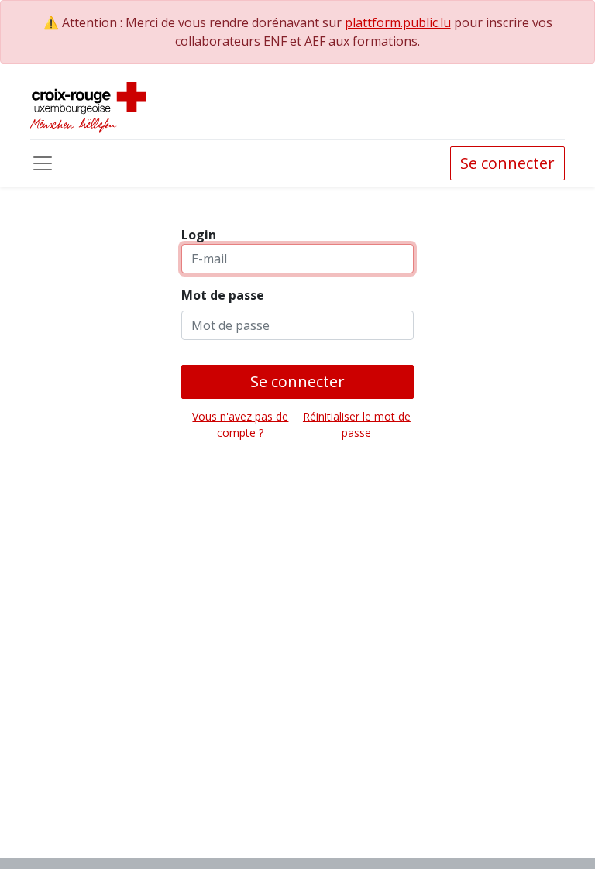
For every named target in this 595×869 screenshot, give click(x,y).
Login (198, 234)
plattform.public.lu (398, 22)
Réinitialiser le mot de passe (357, 424)
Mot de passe (222, 295)
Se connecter (507, 163)
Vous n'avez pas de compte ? (240, 424)
